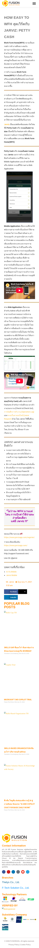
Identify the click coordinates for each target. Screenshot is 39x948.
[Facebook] (4, 872)
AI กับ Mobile (11, 572)
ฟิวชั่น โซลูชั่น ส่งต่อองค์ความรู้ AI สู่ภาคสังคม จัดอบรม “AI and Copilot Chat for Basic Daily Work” (19, 804)
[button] (34, 3)
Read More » (7, 657)
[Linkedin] (13, 872)
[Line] (18, 872)
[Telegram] (27, 872)
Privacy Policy (14, 945)
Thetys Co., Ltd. (11, 882)
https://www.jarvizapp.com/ (15, 545)
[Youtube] (8, 872)
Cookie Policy (25, 945)
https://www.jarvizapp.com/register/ (19, 537)
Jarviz (6, 124)
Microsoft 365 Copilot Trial (18, 699)
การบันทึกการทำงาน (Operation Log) (19, 412)
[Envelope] (23, 872)
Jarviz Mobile (11, 575)
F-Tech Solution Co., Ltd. (15, 887)
